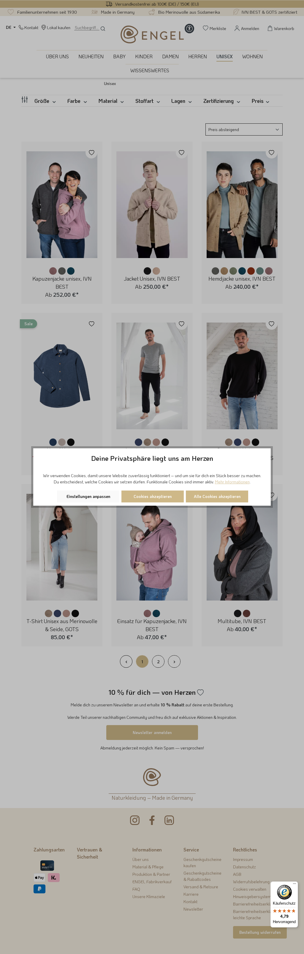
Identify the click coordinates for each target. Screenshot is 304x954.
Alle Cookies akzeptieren (217, 496)
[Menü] (294, 885)
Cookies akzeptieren (153, 496)
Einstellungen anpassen (88, 496)
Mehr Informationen (232, 482)
